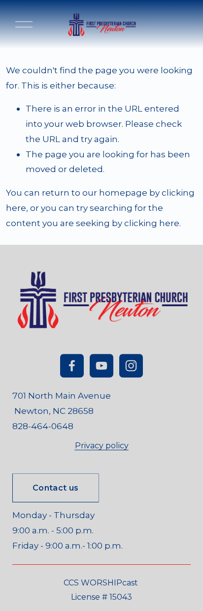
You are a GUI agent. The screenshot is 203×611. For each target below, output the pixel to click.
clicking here (151, 223)
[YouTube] (101, 366)
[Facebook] (72, 366)
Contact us (55, 488)
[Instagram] (131, 366)
